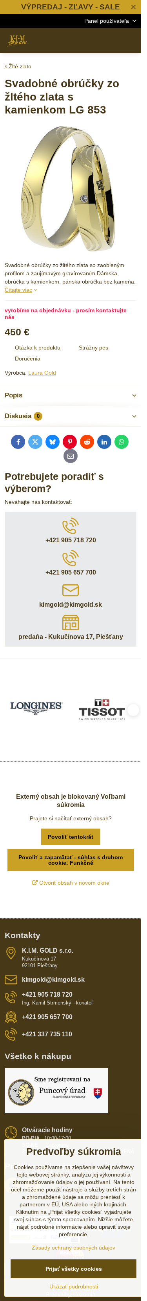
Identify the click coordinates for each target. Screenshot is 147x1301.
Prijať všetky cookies (73, 1269)
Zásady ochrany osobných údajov (73, 1247)
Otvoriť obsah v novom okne (73, 883)
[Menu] (131, 40)
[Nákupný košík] (112, 40)
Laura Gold (42, 373)
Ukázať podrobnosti (73, 1286)
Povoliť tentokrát (70, 837)
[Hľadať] (94, 40)
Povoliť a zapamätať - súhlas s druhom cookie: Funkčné (70, 860)
